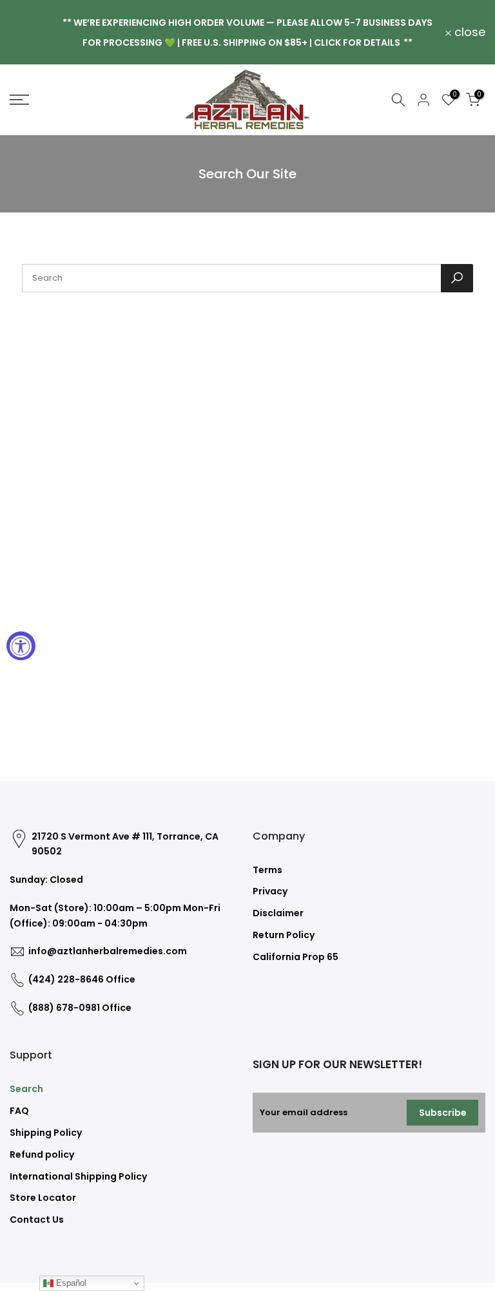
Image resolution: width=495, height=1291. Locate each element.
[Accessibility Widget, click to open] (20, 645)
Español (69, 1283)
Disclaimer (278, 913)
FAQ (19, 1110)
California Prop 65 (295, 956)
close (32, 32)
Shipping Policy (46, 1132)
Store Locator (43, 1197)
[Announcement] (247, 32)
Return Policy (284, 934)
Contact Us (37, 1219)
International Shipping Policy (78, 1176)
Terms (267, 869)
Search (26, 1088)
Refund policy (42, 1154)
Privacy (270, 891)
